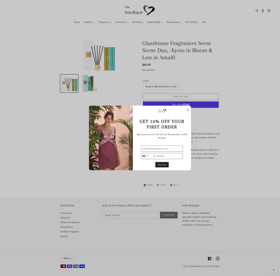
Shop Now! (162, 165)
